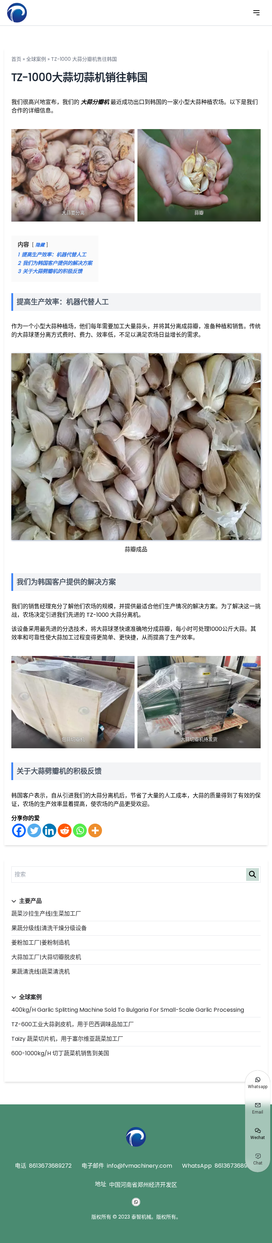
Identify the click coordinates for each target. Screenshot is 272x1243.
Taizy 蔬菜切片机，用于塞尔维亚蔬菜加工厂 (67, 1039)
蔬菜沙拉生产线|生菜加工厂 (46, 914)
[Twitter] (34, 830)
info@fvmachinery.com (139, 1166)
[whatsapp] (136, 1202)
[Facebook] (19, 830)
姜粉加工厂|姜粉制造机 (40, 943)
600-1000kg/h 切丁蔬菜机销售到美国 (60, 1053)
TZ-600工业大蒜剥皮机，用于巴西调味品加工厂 (72, 1024)
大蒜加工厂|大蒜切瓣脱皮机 (46, 957)
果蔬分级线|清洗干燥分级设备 (49, 928)
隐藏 (40, 245)
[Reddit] (65, 830)
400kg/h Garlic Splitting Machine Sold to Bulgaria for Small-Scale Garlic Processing (127, 1010)
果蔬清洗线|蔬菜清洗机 (40, 972)
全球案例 (36, 59)
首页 (16, 59)
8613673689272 (50, 1166)
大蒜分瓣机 (95, 102)
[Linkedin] (49, 830)
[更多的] (95, 830)
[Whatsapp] (80, 830)
